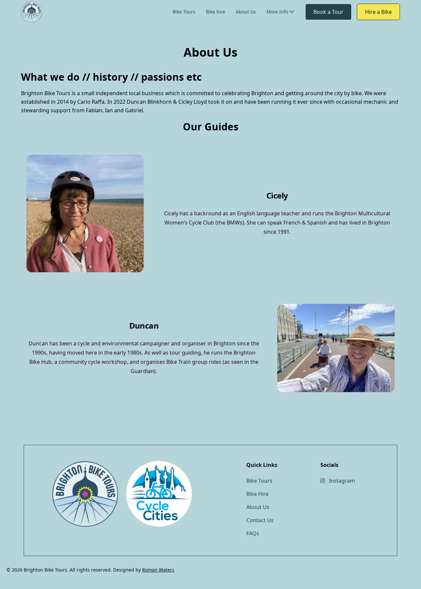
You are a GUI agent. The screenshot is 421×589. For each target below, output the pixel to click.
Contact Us (283, 48)
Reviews (280, 37)
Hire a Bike (378, 11)
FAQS (277, 25)
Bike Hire (257, 493)
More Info (277, 12)
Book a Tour (328, 11)
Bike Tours (184, 12)
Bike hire (215, 12)
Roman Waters (158, 570)
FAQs (252, 533)
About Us (246, 12)
